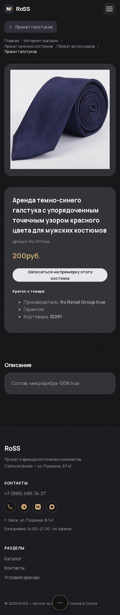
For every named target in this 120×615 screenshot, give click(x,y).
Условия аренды (21, 577)
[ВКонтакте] (38, 506)
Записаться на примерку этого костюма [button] (60, 275)
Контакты (14, 568)
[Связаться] (60, 603)
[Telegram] (24, 506)
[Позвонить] (10, 506)
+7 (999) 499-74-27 (25, 493)
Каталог (13, 559)
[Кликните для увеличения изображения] (60, 119)
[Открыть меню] (109, 9)
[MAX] (51, 506)
